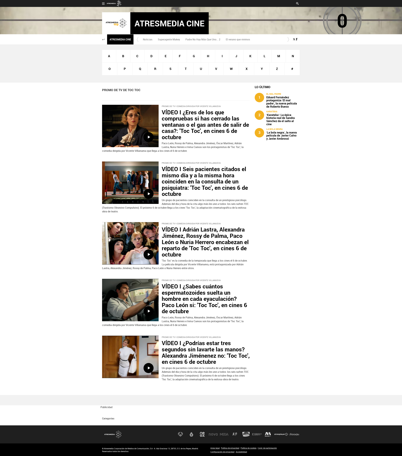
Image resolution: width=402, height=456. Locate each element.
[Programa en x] (294, 39)
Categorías (108, 418)
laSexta (191, 434)
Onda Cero (246, 434)
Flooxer (294, 434)
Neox (202, 434)
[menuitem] (147, 39)
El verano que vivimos (238, 39)
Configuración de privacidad (222, 452)
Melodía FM (268, 434)
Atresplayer (281, 434)
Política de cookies (248, 448)
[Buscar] (297, 3)
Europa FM (257, 434)
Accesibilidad (241, 452)
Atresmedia (113, 434)
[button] (103, 39)
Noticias (147, 39)
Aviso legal (215, 448)
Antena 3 (180, 434)
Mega (224, 434)
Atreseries (235, 434)
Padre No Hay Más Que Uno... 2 (202, 39)
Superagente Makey (169, 39)
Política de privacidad (230, 448)
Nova (213, 434)
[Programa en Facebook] (296, 39)
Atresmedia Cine (120, 39)
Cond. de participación (267, 448)
